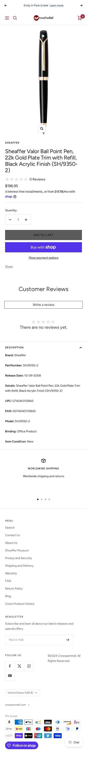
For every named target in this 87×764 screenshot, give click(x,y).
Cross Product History (19, 604)
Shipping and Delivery (19, 566)
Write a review (43, 305)
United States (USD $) (20, 692)
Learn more (56, 5)
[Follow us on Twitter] (19, 666)
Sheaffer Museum (17, 550)
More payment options (43, 258)
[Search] (15, 18)
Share (9, 266)
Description (14, 347)
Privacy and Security (18, 558)
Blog (8, 596)
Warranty (11, 573)
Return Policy (14, 588)
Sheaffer (12, 142)
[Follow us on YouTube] (10, 675)
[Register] (67, 639)
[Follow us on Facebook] (10, 666)
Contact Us (12, 535)
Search (10, 527)
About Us (11, 543)
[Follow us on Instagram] (29, 666)
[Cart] (79, 18)
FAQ (8, 581)
